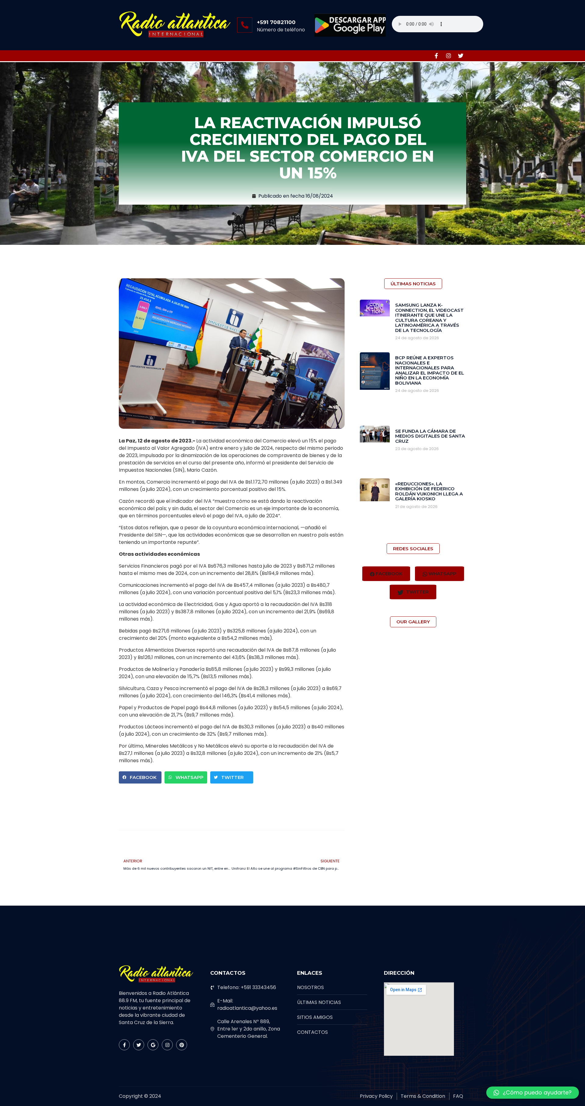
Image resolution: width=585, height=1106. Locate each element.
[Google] (152, 1044)
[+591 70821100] (244, 25)
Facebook (388, 573)
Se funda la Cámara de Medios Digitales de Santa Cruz (430, 436)
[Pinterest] (181, 1044)
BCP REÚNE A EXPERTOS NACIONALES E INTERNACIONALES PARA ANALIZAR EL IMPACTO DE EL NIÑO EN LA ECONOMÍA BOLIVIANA (429, 370)
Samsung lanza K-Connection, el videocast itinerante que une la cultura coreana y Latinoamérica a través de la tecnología (429, 317)
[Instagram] (448, 55)
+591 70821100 (276, 22)
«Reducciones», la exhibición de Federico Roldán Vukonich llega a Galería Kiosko (429, 491)
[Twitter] (460, 55)
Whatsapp (441, 573)
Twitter (417, 592)
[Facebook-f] (436, 55)
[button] (140, 777)
